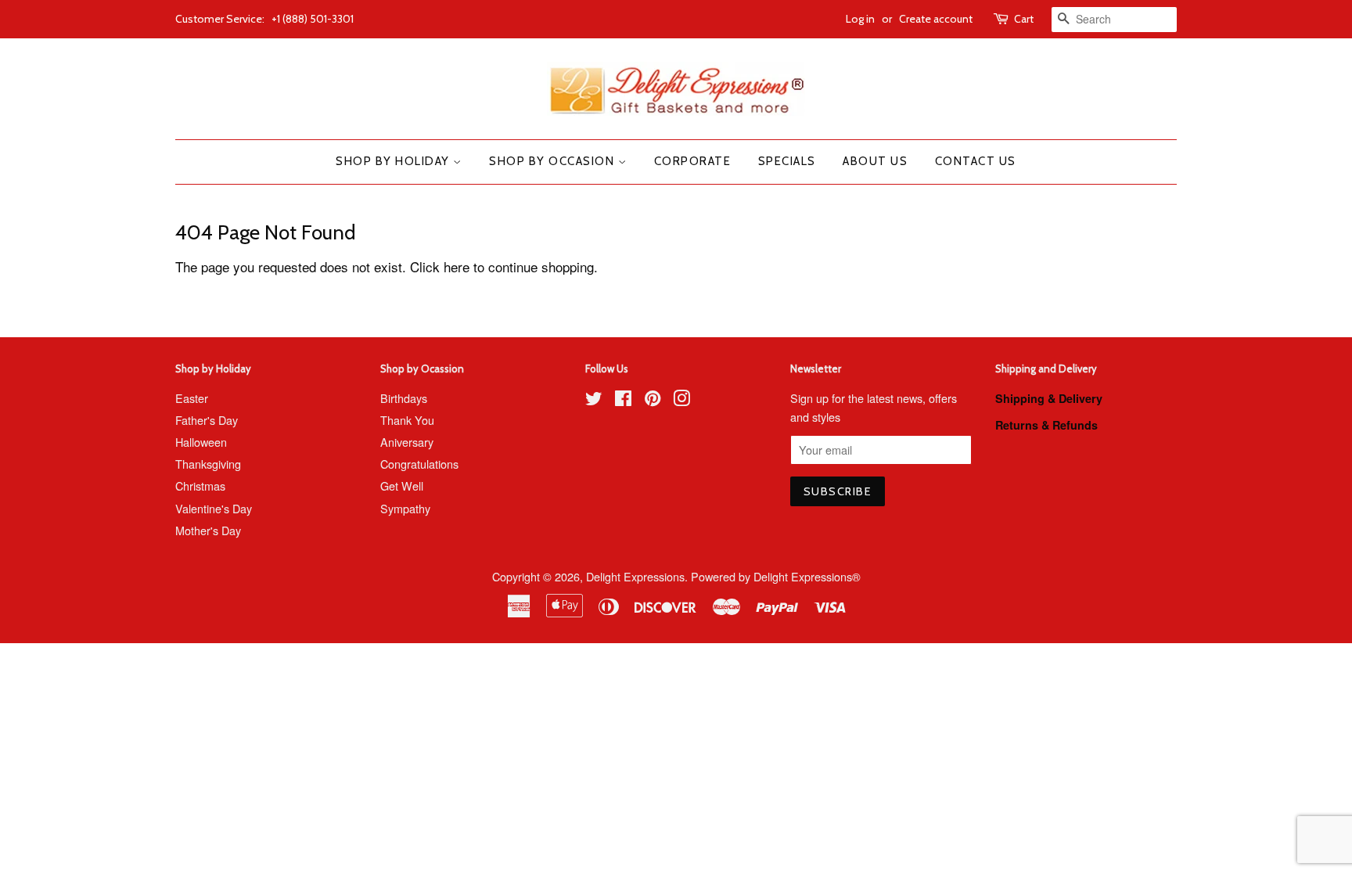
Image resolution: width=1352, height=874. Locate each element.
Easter (191, 398)
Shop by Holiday (394, 161)
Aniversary (406, 441)
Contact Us (975, 161)
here (456, 266)
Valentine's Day (213, 508)
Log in (860, 19)
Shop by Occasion (553, 161)
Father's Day (206, 420)
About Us (875, 161)
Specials (787, 161)
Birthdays (403, 398)
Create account (936, 19)
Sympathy (405, 508)
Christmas (200, 485)
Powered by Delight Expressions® (776, 576)
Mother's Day (208, 530)
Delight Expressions (635, 576)
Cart (1024, 19)
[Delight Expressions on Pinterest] (652, 400)
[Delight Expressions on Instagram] (681, 400)
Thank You (407, 420)
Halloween (201, 441)
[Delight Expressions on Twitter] (593, 400)
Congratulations (419, 463)
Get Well (401, 485)
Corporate (693, 161)
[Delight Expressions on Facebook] (623, 400)
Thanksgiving (208, 463)
